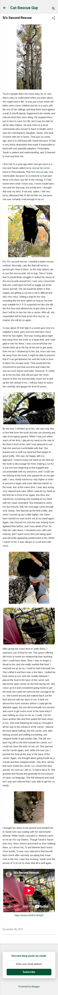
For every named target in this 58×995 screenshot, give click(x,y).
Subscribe (29, 972)
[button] (53, 18)
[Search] (53, 9)
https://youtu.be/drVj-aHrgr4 (29, 915)
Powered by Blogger (29, 986)
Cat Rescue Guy (24, 8)
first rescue (37, 171)
